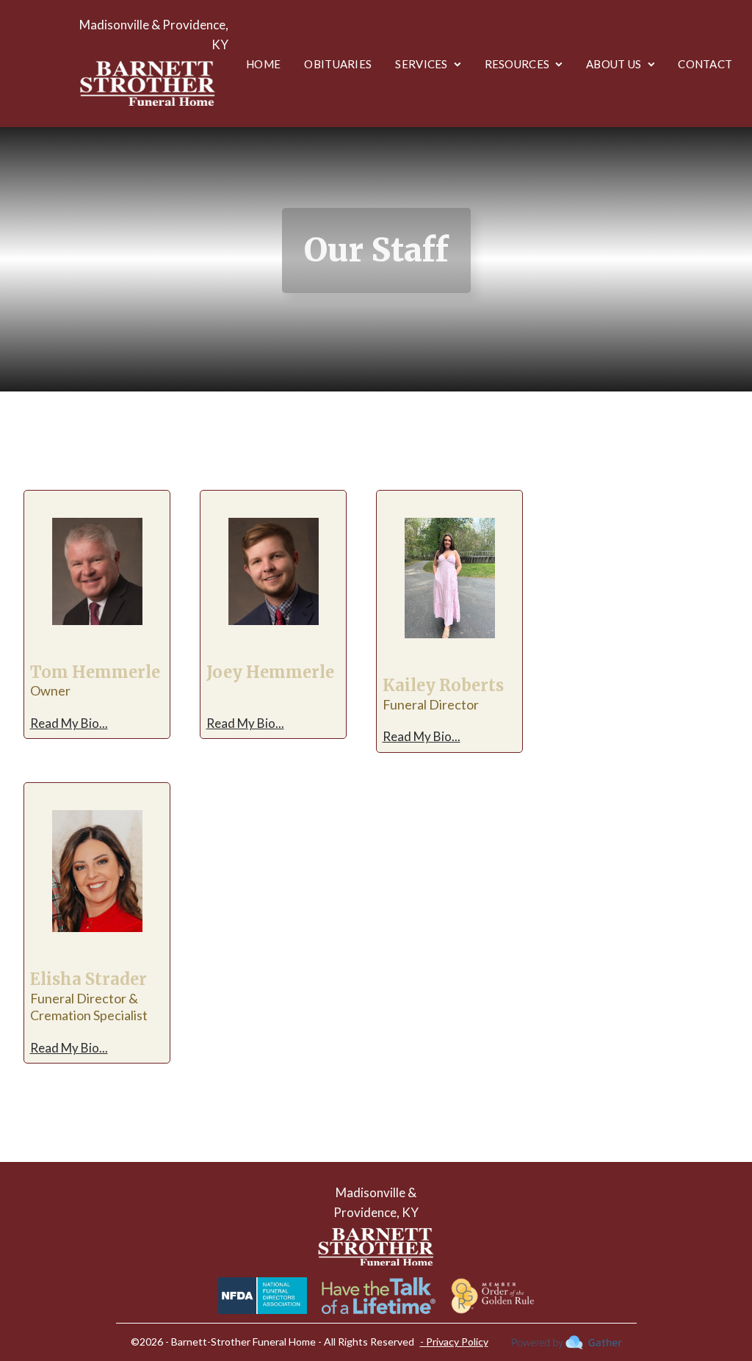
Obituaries (338, 64)
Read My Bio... (69, 723)
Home (263, 64)
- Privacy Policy (454, 1341)
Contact (705, 64)
